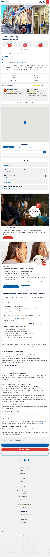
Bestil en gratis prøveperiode (11, 287)
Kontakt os (23, 470)
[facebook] (21, 460)
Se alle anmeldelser (19, 102)
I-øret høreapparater (24, 496)
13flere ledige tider (24, 49)
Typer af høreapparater (23, 491)
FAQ (24, 487)
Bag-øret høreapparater (23, 493)
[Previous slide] (1, 93)
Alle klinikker (24, 517)
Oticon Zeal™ (25, 287)
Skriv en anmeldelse (30, 102)
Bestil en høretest (6, 341)
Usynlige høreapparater (23, 502)
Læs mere (8, 238)
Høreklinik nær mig (23, 522)
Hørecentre (24, 511)
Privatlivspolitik (23, 481)
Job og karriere (23, 473)
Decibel (24, 507)
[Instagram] (29, 460)
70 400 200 (9, 57)
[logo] (5, 1)
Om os (24, 465)
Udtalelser (23, 476)
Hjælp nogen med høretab (24, 467)
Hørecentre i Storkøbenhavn (24, 514)
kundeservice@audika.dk (11, 60)
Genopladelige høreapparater (24, 504)
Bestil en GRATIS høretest (25, 449)
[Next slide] (47, 93)
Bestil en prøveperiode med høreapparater (12, 381)
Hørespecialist (23, 519)
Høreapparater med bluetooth (24, 499)
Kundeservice (24, 478)
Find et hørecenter (25, 454)
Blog (24, 484)
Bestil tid (42, 423)
